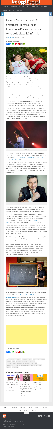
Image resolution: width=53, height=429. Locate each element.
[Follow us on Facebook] (39, 416)
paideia (40, 365)
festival (13, 361)
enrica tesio (43, 359)
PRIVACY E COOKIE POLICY (9, 10)
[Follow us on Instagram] (44, 416)
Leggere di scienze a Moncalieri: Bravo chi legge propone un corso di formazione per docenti (39, 386)
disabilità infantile (36, 359)
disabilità (30, 359)
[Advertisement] (26, 334)
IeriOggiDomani (10, 37)
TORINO (12, 14)
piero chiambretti (15, 367)
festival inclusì (18, 361)
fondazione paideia (32, 361)
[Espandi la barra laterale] (2, 14)
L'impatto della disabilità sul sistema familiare (29, 365)
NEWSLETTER (43, 6)
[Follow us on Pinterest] (47, 416)
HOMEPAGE (5, 6)
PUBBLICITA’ (35, 6)
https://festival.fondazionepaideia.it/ (25, 294)
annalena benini (11, 359)
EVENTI (8, 14)
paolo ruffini (9, 367)
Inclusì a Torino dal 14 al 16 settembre (13, 365)
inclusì (36, 363)
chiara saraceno (24, 359)
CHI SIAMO (21, 6)
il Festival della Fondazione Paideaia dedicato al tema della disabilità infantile (20, 363)
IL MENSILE (14, 6)
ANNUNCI (28, 6)
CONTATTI (19, 10)
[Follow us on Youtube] (49, 416)
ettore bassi (9, 361)
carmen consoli (18, 359)
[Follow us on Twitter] (41, 416)
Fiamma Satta (24, 361)
